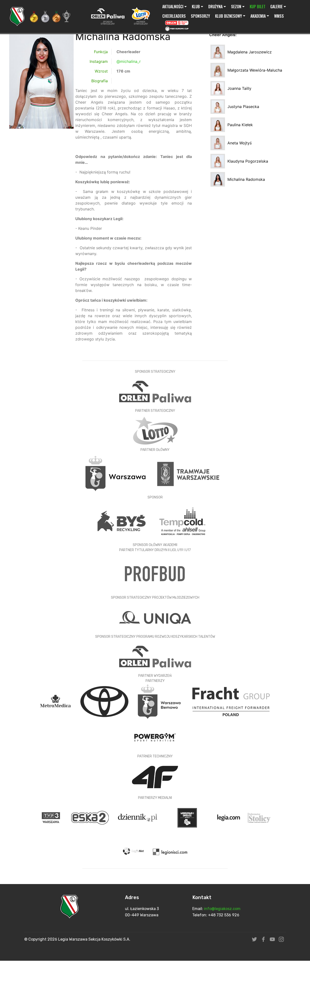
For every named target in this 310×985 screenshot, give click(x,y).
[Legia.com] (229, 817)
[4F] (155, 776)
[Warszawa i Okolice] (188, 817)
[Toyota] (105, 701)
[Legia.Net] (134, 851)
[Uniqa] (155, 617)
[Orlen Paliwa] (155, 656)
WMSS (279, 16)
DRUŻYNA (215, 6)
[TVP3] (51, 817)
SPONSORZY (200, 16)
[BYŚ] (122, 520)
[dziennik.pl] (138, 817)
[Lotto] (155, 430)
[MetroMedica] (56, 701)
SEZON (236, 6)
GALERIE (276, 6)
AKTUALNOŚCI (172, 6)
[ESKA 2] (90, 817)
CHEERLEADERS (174, 16)
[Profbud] (155, 573)
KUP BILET (257, 6)
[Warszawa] (116, 473)
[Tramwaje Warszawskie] (188, 473)
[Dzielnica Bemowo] (160, 701)
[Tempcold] (182, 520)
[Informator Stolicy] (259, 817)
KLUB (196, 6)
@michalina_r (128, 61)
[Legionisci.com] (170, 851)
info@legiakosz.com (222, 908)
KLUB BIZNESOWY (228, 16)
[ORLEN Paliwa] (155, 391)
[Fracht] (231, 701)
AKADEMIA (258, 16)
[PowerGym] (155, 736)
